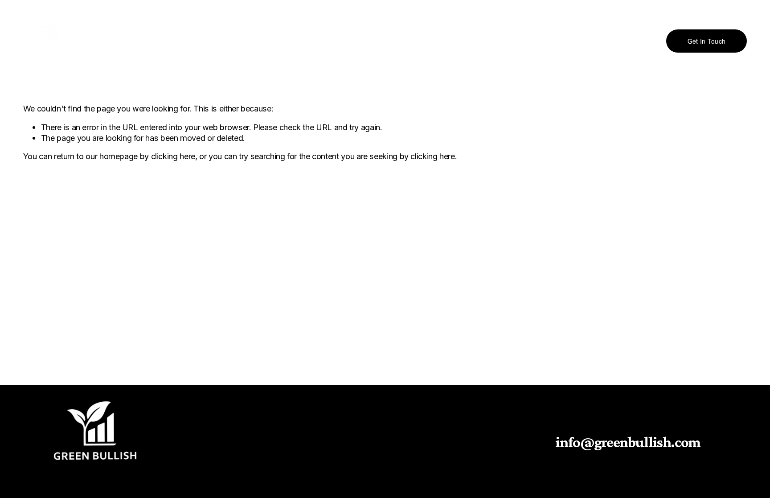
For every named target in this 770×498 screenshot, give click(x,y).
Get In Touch (706, 41)
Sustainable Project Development (461, 41)
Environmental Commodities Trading (234, 41)
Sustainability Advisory (350, 41)
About (117, 41)
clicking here (173, 156)
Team (149, 41)
